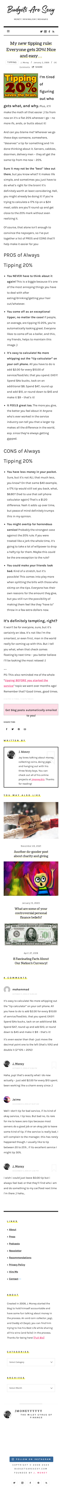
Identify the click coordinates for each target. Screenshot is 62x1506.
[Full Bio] (39, 1337)
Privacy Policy (17, 1264)
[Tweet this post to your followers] (13, 729)
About (12, 1229)
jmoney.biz (38, 779)
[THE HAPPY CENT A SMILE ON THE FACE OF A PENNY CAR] (44, 1430)
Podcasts (14, 1243)
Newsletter (15, 1250)
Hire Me (13, 1271)
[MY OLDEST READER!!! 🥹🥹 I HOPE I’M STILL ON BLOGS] (17, 1430)
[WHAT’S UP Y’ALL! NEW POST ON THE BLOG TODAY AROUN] (17, 1446)
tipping (12, 62)
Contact (13, 1278)
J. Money (18, 1063)
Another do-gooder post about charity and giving (31, 854)
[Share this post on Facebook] (6, 729)
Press (12, 1236)
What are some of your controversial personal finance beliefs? (31, 913)
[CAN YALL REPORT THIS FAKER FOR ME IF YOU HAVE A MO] (44, 1446)
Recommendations (20, 1257)
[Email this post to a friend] (25, 729)
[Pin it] (19, 729)
